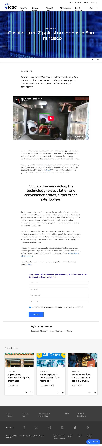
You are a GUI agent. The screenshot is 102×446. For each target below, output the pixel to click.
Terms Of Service (89, 435)
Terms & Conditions (81, 414)
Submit (36, 314)
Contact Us (78, 2)
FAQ (67, 413)
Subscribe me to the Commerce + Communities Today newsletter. (57, 307)
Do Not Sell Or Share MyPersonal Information (59, 436)
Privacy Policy (70, 435)
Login (70, 2)
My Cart (93, 2)
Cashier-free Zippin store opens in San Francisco (27, 60)
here (29, 265)
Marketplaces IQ (65, 9)
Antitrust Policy (79, 435)
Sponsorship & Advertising (44, 414)
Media (86, 2)
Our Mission (9, 414)
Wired (48, 170)
